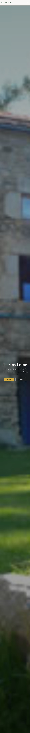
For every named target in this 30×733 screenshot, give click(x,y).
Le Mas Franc (6, 3)
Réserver (9, 379)
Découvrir (20, 379)
